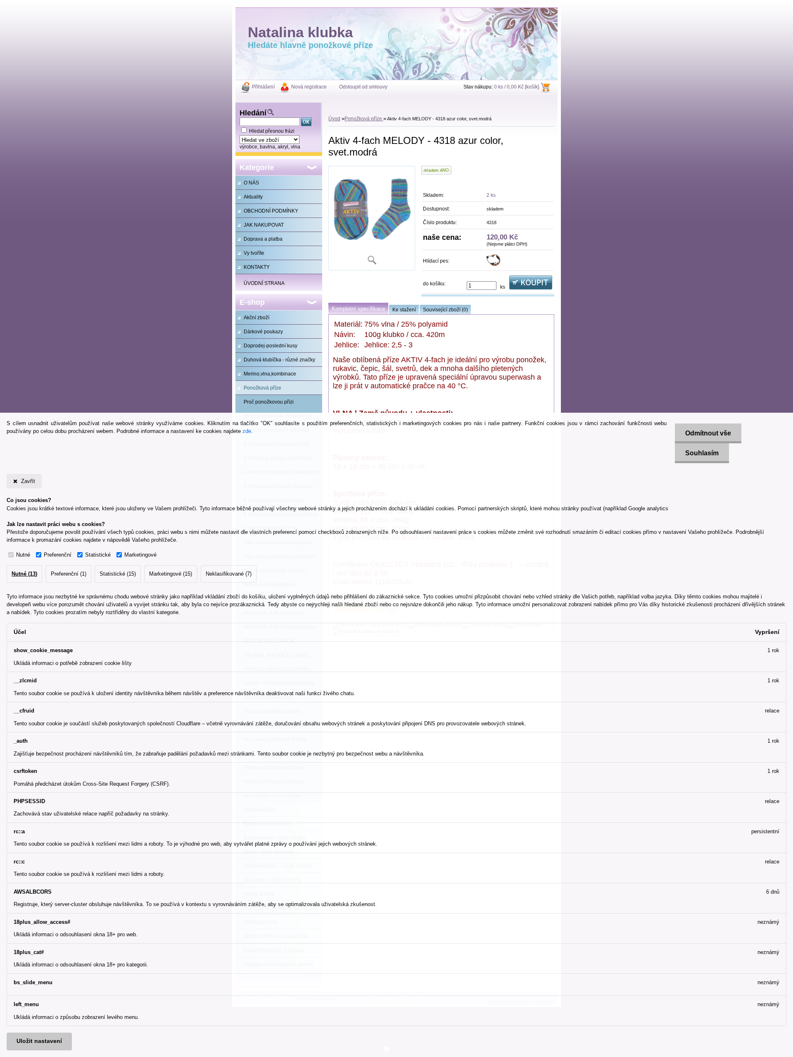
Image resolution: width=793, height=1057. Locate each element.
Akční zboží (256, 317)
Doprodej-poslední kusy (270, 346)
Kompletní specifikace (358, 309)
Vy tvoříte (254, 253)
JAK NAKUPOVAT (264, 225)
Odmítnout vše (708, 433)
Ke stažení (404, 310)
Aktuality (253, 197)
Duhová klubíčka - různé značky (279, 360)
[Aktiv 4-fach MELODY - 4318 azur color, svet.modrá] (372, 218)
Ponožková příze (262, 388)
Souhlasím (702, 453)
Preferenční (57, 555)
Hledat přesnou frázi (271, 131)
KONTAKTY (257, 267)
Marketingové (140, 555)
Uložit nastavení (39, 1041)
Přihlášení (263, 87)
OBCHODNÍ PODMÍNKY (271, 211)
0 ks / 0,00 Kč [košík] (516, 87)
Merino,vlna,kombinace (270, 374)
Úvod (334, 119)
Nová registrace (309, 87)
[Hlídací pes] (493, 264)
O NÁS (251, 183)
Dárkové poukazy (263, 332)
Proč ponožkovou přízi (269, 402)
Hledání (253, 113)
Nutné (23, 555)
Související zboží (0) (445, 310)
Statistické (98, 555)
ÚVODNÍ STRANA (264, 283)
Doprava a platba (263, 239)
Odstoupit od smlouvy (363, 87)
